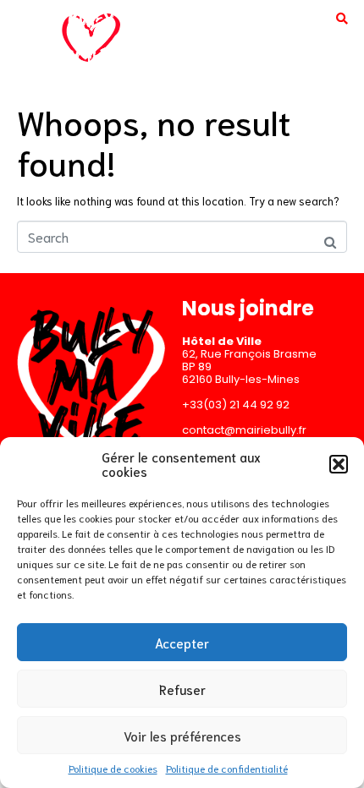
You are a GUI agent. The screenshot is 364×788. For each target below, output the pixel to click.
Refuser (182, 689)
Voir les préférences (182, 735)
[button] (338, 464)
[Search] (342, 17)
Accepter (182, 642)
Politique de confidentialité (227, 768)
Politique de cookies (113, 768)
